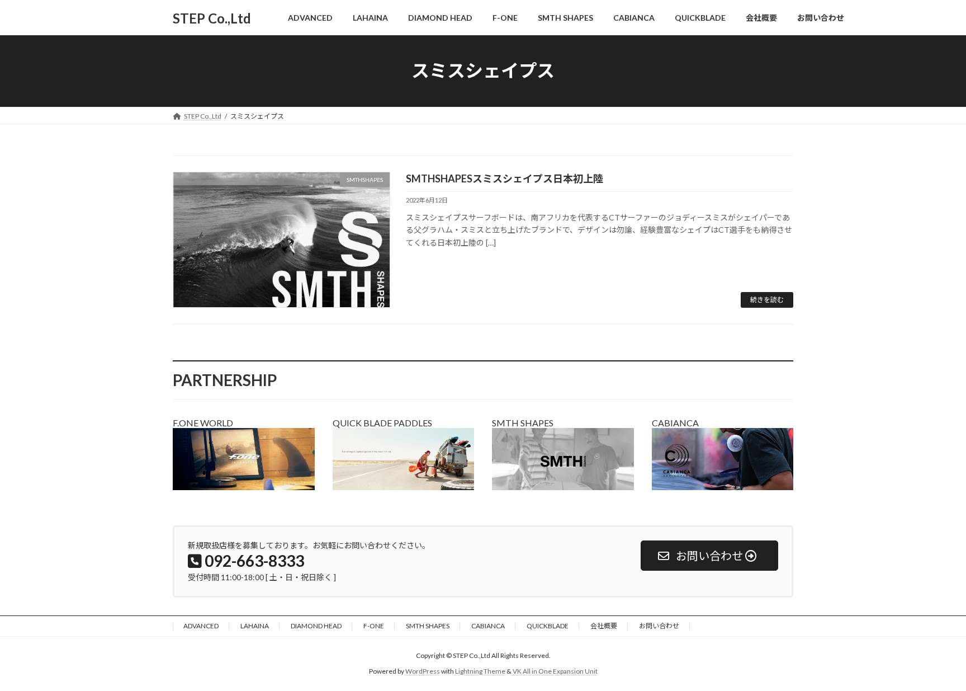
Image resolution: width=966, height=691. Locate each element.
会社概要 (603, 626)
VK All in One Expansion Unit (555, 671)
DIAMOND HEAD (316, 626)
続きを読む (767, 299)
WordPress (422, 671)
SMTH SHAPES (427, 626)
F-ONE (373, 626)
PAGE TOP (933, 659)
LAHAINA (254, 626)
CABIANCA (488, 626)
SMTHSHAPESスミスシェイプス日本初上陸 (504, 178)
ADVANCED (201, 626)
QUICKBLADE (548, 626)
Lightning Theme (480, 671)
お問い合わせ (659, 626)
